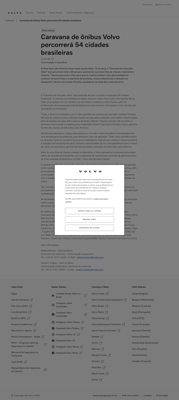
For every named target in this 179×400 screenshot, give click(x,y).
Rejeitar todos (89, 219)
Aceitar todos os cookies (89, 211)
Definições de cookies (89, 228)
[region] (89, 200)
